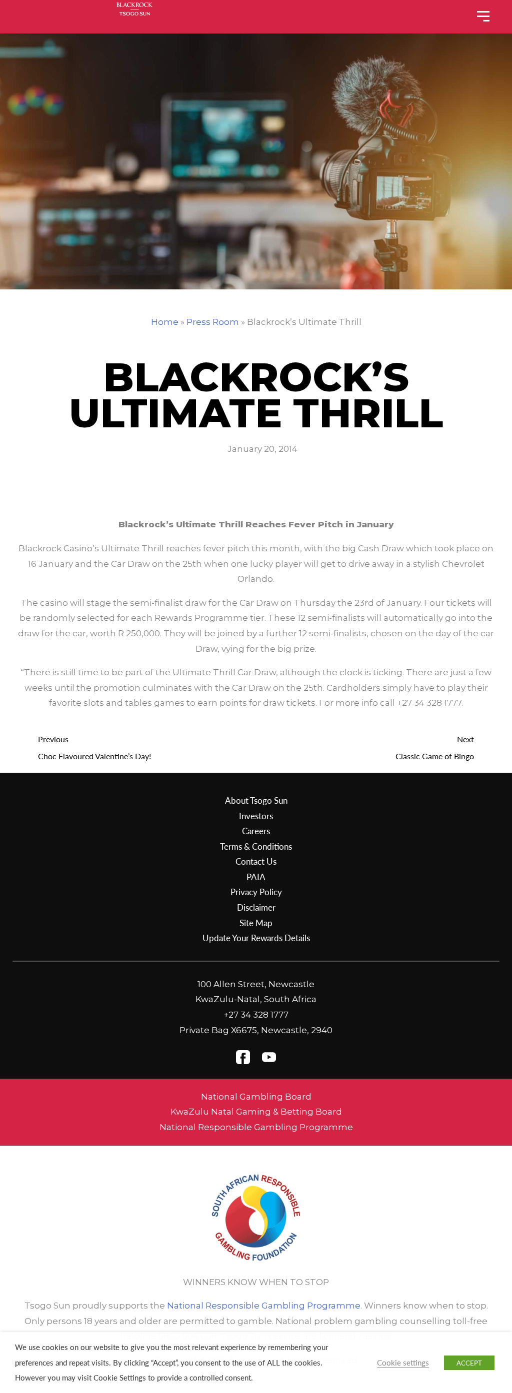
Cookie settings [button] (403, 1363)
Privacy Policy (256, 892)
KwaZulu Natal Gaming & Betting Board (256, 1112)
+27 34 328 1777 (256, 1015)
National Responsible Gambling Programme (256, 1127)
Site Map (256, 923)
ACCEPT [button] (469, 1363)
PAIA (256, 877)
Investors (256, 816)
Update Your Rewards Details (256, 938)
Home (164, 322)
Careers (256, 831)
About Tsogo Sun (256, 800)
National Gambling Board (256, 1097)
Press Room (212, 322)
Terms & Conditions (256, 846)
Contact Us (256, 861)
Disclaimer (256, 907)
